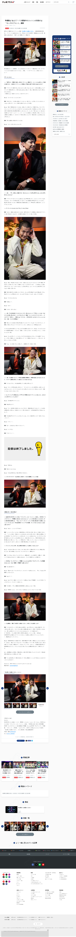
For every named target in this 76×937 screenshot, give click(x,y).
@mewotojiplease (14, 665)
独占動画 (42, 2)
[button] (7, 826)
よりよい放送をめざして (63, 893)
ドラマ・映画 (19, 879)
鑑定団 (63, 129)
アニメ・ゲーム (47, 850)
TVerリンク (18, 898)
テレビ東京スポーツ (62, 877)
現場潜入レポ (20, 777)
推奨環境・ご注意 (50, 917)
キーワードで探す (66, 854)
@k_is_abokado (11, 733)
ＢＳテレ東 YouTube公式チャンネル (37, 883)
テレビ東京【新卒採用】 (49, 893)
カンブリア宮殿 (65, 120)
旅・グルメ (38, 850)
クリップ (47, 854)
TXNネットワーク (34, 899)
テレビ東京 (32, 893)
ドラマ (13, 850)
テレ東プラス (61, 874)
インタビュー (11, 28)
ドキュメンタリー (55, 850)
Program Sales (61, 896)
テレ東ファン (72, 850)
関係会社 (32, 898)
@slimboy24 (13, 731)
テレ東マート (47, 877)
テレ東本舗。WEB (48, 874)
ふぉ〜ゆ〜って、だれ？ (63, 118)
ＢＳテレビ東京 (33, 895)
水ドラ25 (54, 127)
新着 (33, 2)
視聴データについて (41, 917)
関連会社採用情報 (48, 898)
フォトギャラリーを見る (24, 712)
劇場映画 (18, 902)
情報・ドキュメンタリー (20, 877)
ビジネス (21, 850)
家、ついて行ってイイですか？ (58, 116)
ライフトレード (55, 122)
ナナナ (18, 893)
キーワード (48, 2)
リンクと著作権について (33, 917)
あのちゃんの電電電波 (57, 129)
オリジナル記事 (17, 28)
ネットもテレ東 (24, 28)
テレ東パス (18, 896)
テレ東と (60, 899)
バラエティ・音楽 (19, 880)
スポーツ (18, 885)
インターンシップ (48, 896)
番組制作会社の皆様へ (62, 895)
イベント (63, 850)
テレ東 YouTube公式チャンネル (36, 882)
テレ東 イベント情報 (20, 899)
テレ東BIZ (59, 120)
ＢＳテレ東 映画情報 (20, 904)
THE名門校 (55, 120)
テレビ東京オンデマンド (35, 880)
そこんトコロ (67, 116)
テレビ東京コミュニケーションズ (36, 896)
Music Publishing (62, 898)
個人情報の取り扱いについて (22, 917)
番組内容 (60, 122)
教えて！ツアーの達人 (48, 879)
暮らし (30, 850)
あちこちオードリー (60, 127)
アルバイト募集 (47, 895)
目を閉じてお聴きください (10, 25)
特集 (37, 2)
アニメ (18, 882)
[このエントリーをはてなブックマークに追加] (32, 740)
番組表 (18, 874)
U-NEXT (32, 879)
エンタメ (7, 28)
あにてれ (18, 895)
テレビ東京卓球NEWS (62, 879)
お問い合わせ (13, 917)
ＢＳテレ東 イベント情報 (21, 901)
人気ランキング (27, 2)
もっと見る (24, 834)
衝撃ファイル (62, 131)
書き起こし (55, 114)
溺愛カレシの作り (56, 131)
